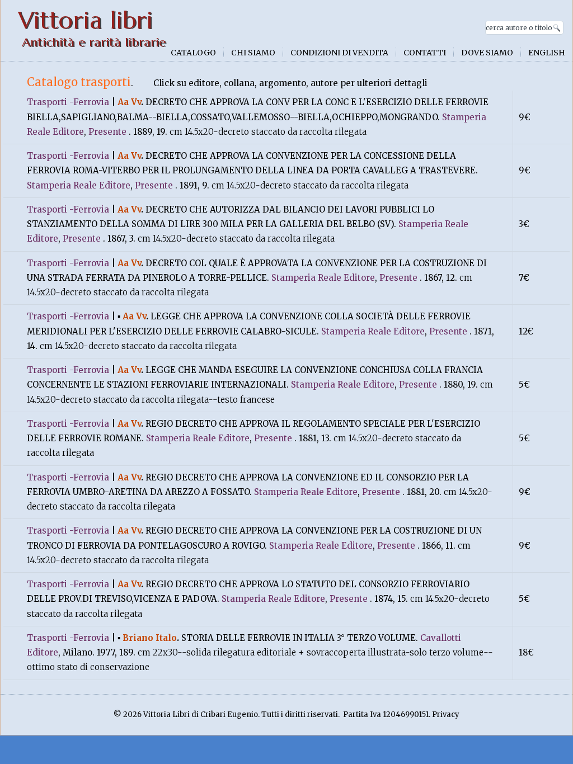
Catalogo (193, 53)
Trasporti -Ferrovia (68, 102)
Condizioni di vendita (339, 53)
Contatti (424, 53)
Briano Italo (150, 638)
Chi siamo (253, 53)
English (546, 53)
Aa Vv (129, 102)
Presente (107, 131)
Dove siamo (487, 53)
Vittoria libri (85, 20)
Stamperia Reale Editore (78, 185)
